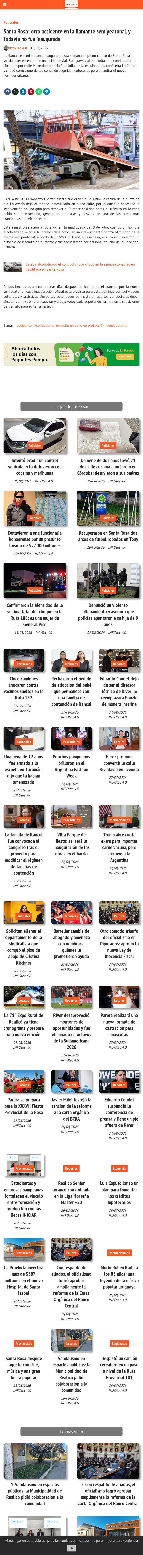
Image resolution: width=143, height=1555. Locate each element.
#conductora (44, 325)
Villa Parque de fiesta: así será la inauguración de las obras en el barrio (71, 844)
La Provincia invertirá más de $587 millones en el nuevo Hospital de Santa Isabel (23, 1280)
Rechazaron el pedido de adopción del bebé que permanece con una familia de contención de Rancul (71, 691)
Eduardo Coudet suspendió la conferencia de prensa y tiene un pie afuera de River (119, 1112)
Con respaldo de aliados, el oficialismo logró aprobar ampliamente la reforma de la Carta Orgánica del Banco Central (71, 1286)
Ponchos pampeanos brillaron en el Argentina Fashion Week (71, 766)
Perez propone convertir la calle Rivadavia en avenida (119, 762)
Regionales (119, 1343)
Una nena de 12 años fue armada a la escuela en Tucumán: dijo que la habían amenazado (23, 769)
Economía (119, 1168)
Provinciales (23, 664)
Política (119, 916)
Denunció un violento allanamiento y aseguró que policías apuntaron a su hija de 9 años (108, 615)
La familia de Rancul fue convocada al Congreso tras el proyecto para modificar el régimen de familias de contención (24, 853)
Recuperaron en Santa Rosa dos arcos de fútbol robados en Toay (108, 535)
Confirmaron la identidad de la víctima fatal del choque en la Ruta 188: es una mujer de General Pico (35, 615)
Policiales (11, 22)
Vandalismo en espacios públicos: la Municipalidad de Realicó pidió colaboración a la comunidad (71, 1374)
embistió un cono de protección (80, 325)
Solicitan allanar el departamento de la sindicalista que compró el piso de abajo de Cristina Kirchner (23, 947)
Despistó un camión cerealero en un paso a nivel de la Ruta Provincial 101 (119, 1368)
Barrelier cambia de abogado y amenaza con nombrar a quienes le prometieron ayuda (71, 944)
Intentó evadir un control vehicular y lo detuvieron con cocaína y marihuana (35, 466)
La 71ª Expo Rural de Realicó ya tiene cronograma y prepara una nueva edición (24, 1025)
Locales (119, 742)
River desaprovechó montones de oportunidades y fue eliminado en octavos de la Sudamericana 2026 (71, 1031)
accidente (24, 325)
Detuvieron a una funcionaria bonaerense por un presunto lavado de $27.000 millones (35, 539)
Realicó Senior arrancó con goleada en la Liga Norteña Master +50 (71, 1193)
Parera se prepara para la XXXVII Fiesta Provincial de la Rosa (23, 1106)
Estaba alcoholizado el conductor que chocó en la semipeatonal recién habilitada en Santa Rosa (80, 267)
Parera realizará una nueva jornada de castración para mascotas (119, 1025)
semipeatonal (117, 325)
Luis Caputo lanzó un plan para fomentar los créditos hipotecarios (119, 1193)
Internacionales (119, 820)
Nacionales (23, 742)
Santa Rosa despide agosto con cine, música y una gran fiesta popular (24, 1368)
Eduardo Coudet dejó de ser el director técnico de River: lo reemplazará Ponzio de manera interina (119, 691)
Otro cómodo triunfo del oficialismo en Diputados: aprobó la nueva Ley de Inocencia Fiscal (119, 944)
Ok (71, 1548)
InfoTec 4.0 (18, 48)
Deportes (119, 664)
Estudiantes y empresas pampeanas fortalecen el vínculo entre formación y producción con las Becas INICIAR (23, 1199)
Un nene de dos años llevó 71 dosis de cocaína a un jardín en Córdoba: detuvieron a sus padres (108, 466)
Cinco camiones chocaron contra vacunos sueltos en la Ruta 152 (24, 688)
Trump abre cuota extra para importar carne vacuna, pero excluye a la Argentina (119, 847)
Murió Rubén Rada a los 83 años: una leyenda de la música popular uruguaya (119, 1277)
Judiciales (71, 664)
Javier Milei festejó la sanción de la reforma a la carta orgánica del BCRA (71, 1109)
